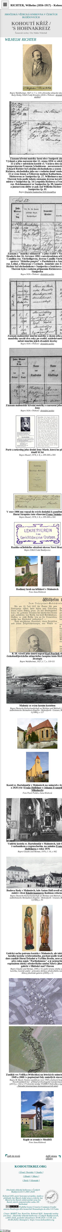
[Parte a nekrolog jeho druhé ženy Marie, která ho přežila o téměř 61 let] (25, 431)
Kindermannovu (35, 893)
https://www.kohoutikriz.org (42, 1220)
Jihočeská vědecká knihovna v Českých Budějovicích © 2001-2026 (23, 1191)
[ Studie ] (39, 1172)
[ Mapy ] (35, 1176)
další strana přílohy (51, 1157)
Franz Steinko (54, 514)
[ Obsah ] (27, 1176)
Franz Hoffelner (32, 787)
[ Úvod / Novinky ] (27, 1172)
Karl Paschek (52, 653)
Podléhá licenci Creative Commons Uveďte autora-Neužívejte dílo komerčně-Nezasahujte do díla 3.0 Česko (31, 1208)
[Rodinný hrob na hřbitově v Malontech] (26, 571)
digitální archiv (47, 274)
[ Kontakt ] (35, 1180)
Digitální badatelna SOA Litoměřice (40, 192)
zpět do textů (13, 1156)
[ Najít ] (26, 1180)
